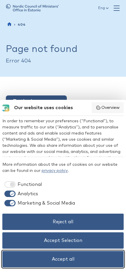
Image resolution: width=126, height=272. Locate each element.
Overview (110, 108)
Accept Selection (63, 240)
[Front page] (9, 24)
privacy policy (55, 171)
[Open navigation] (116, 8)
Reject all (63, 221)
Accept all (63, 259)
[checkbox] (22, 184)
